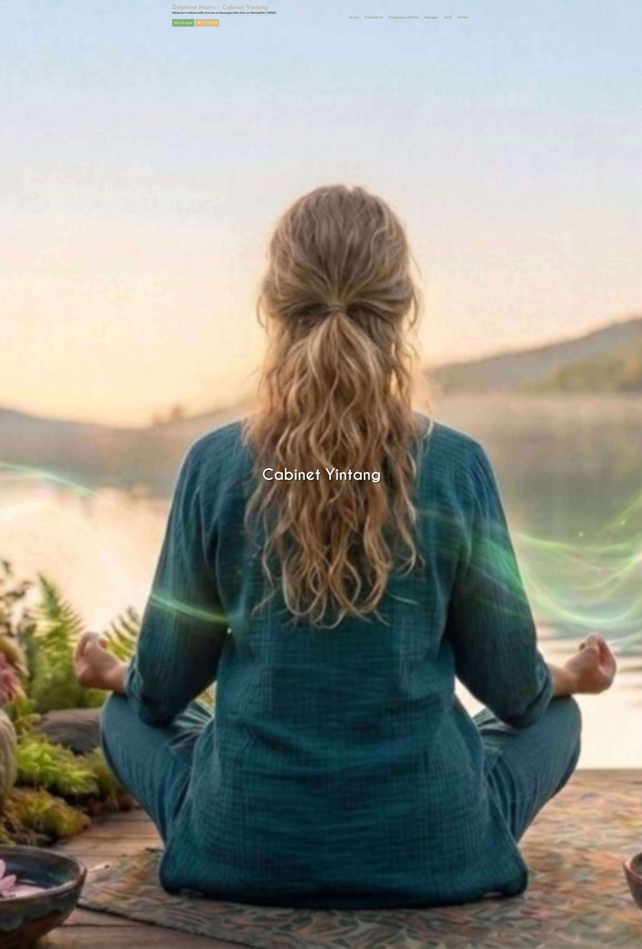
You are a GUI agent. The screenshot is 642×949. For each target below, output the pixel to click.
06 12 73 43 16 (207, 23)
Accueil (354, 17)
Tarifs (448, 17)
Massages (431, 17)
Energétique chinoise (404, 17)
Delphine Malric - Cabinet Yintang (220, 8)
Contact (462, 17)
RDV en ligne (183, 23)
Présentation (374, 17)
